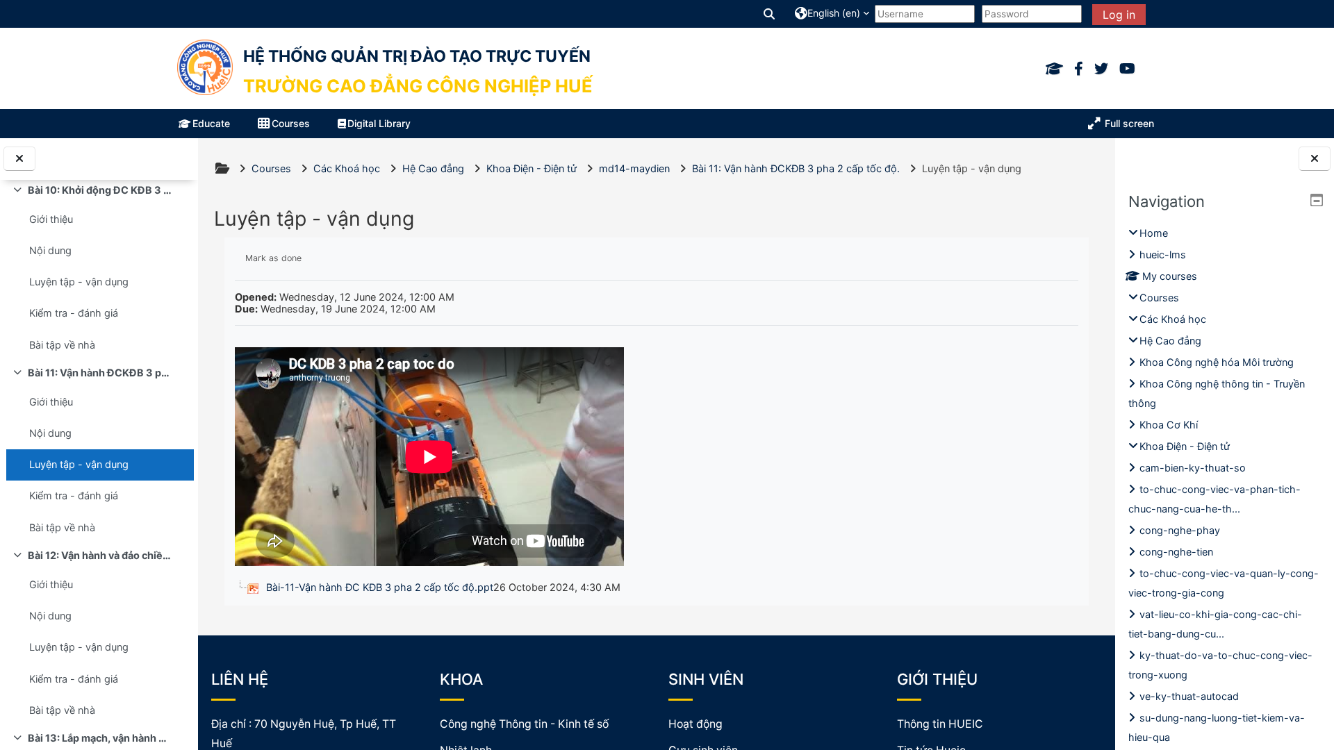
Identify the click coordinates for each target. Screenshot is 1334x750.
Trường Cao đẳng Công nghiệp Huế (418, 86)
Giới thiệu (51, 219)
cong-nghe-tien (1176, 552)
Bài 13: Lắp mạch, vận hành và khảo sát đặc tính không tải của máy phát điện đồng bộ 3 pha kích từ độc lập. (100, 738)
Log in (1119, 15)
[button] (770, 13)
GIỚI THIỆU (937, 679)
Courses (1159, 297)
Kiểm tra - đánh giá (73, 313)
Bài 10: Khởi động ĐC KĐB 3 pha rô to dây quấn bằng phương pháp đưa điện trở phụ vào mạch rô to (100, 190)
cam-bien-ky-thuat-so (1192, 468)
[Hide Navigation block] (1316, 200)
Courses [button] (291, 123)
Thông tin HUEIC (940, 724)
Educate (211, 123)
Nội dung (50, 250)
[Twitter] (1101, 68)
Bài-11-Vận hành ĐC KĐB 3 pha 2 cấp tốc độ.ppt (379, 587)
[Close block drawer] (1315, 159)
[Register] (1054, 68)
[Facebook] (1079, 68)
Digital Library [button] (379, 123)
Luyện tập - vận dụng (79, 282)
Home (1153, 233)
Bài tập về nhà (62, 345)
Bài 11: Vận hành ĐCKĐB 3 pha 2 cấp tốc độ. (100, 372)
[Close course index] (19, 159)
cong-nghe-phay (1179, 530)
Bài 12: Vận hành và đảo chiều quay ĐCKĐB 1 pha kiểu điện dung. (100, 555)
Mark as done (273, 258)
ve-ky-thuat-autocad (1189, 696)
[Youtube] (1127, 68)
